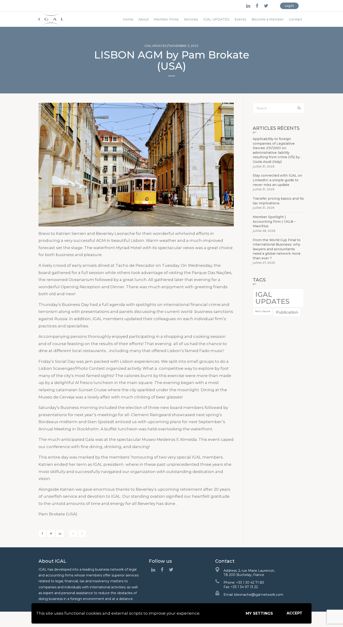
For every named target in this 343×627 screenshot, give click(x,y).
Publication (287, 312)
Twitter (51, 534)
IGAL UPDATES (155, 46)
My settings (259, 613)
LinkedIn (60, 534)
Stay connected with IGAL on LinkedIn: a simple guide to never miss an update (277, 180)
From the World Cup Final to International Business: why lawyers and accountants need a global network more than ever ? (277, 249)
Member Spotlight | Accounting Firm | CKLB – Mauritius (274, 221)
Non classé (262, 311)
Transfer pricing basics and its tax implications (278, 200)
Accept (294, 613)
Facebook (42, 534)
